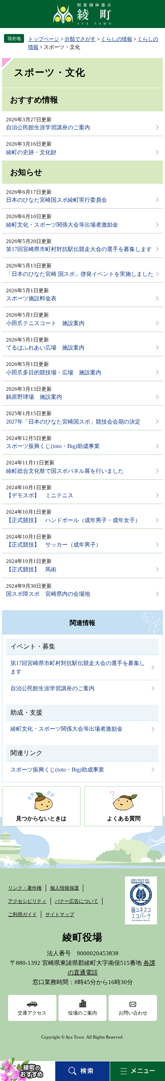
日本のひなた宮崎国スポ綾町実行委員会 (56, 200)
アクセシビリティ (27, 901)
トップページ (43, 39)
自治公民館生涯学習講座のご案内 (48, 128)
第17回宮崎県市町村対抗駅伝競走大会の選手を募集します (79, 249)
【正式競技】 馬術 (31, 570)
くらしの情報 (116, 39)
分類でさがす (80, 39)
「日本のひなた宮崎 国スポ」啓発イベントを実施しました (79, 274)
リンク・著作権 (25, 888)
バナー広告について (76, 901)
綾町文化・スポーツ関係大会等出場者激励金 (62, 225)
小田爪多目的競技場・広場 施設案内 (53, 373)
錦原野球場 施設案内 (34, 397)
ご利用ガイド (22, 914)
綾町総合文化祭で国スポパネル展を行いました (65, 471)
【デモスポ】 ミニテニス (39, 495)
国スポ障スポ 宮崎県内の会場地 (48, 594)
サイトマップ (59, 914)
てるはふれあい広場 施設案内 (45, 348)
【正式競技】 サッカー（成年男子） (53, 545)
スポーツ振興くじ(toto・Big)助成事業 (53, 446)
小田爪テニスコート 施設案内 (45, 323)
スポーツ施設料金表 (31, 298)
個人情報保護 (64, 888)
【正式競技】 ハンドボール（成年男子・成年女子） (73, 520)
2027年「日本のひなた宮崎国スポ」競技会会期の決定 (73, 422)
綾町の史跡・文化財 (31, 152)
